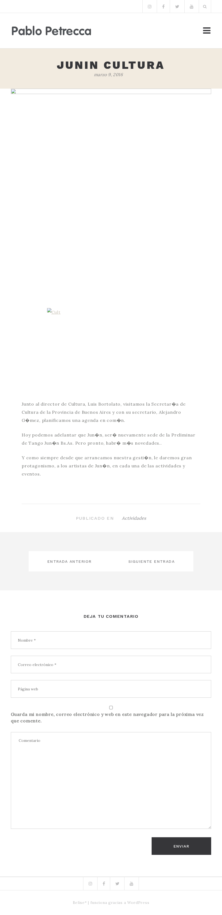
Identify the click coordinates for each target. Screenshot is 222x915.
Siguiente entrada (151, 561)
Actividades (134, 518)
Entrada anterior (69, 561)
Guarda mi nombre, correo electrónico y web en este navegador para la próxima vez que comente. (107, 717)
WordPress (138, 902)
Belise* (80, 902)
